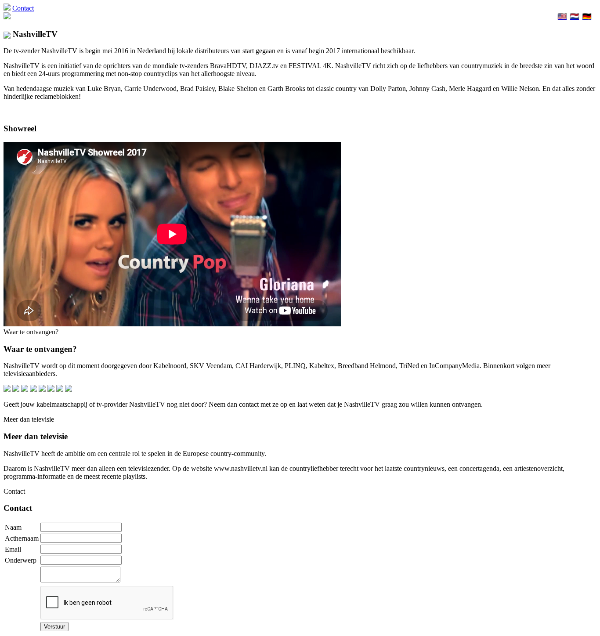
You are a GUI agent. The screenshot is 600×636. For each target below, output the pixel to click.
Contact (23, 8)
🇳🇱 (574, 16)
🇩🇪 (586, 16)
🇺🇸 (562, 16)
